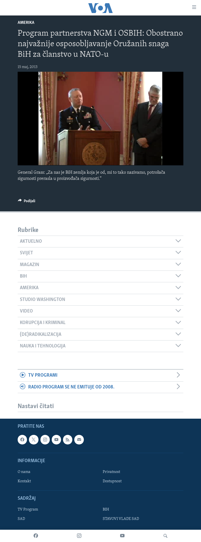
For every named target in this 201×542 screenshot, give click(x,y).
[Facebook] (35, 536)
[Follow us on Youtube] (56, 439)
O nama (24, 472)
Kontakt (24, 481)
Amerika (26, 23)
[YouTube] (122, 536)
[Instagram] (79, 536)
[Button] (26, 202)
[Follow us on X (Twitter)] (33, 439)
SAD (21, 519)
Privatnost (111, 472)
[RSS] (67, 439)
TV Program (28, 510)
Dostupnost (112, 481)
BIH (106, 510)
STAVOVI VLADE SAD (121, 519)
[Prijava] (79, 439)
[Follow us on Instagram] (45, 439)
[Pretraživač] (165, 536)
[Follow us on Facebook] (22, 439)
